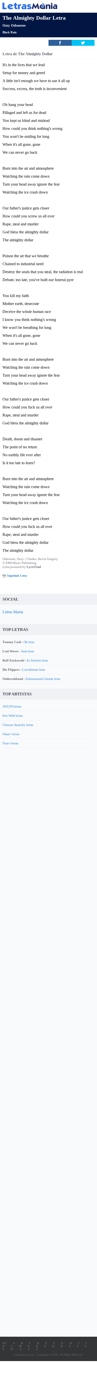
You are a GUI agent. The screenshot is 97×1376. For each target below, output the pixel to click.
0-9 (4, 1343)
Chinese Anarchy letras (17, 725)
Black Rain (9, 32)
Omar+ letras (10, 734)
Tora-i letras (10, 743)
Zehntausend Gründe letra (42, 679)
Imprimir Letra (17, 575)
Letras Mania (12, 612)
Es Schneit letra (37, 660)
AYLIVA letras (11, 706)
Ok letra (29, 642)
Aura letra (27, 651)
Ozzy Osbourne (14, 25)
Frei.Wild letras (12, 715)
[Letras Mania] (41, 5)
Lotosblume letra (33, 669)
